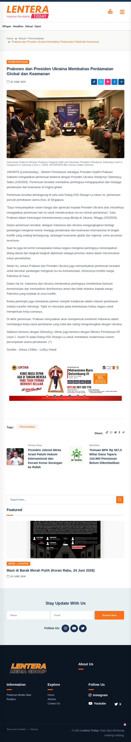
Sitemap (34, 729)
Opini (37, 26)
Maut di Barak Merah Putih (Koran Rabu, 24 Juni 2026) (51, 570)
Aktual (29, 26)
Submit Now (109, 615)
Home (10, 38)
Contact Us (54, 703)
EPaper (7, 26)
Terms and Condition (16, 729)
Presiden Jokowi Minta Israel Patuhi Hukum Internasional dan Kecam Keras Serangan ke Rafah (45, 458)
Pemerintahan (17, 62)
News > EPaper (18, 563)
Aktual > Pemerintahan (31, 38)
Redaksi (11, 699)
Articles (52, 699)
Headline (18, 26)
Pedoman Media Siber (19, 694)
